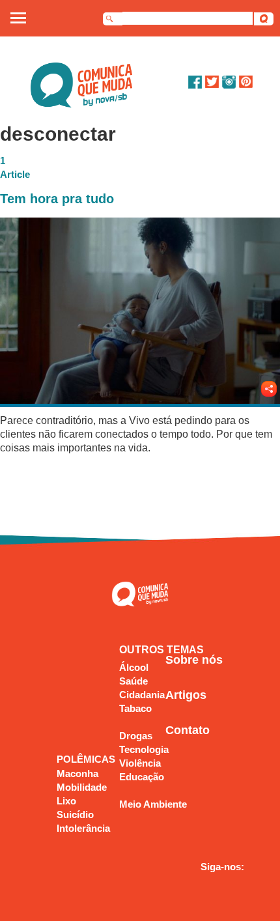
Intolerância (83, 828)
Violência (140, 763)
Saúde (133, 681)
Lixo (66, 800)
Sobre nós (194, 659)
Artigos (185, 694)
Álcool (133, 667)
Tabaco (135, 708)
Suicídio (75, 814)
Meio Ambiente (153, 804)
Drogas (135, 735)
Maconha (77, 773)
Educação (141, 776)
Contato (187, 730)
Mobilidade (82, 787)
